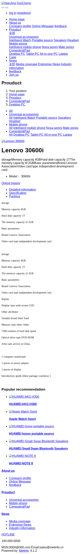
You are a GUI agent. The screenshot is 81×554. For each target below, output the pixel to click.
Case (12, 57)
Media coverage (26, 64)
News (13, 60)
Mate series (66, 47)
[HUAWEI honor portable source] (31, 426)
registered (24, 13)
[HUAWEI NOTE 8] (22, 455)
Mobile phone (18, 43)
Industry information (22, 528)
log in (12, 13)
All (11, 111)
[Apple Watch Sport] (23, 411)
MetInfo (24, 550)
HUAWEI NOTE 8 (21, 463)
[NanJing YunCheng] (40, 3)
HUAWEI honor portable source (31, 433)
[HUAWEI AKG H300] (24, 396)
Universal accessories (24, 36)
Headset (73, 40)
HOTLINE (8, 534)
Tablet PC (32, 53)
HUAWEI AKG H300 (23, 404)
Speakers (60, 40)
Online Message (43, 26)
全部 (12, 33)
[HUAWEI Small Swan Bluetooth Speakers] (38, 441)
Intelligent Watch (20, 40)
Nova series (50, 47)
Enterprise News (49, 64)
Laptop (63, 53)
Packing (14, 196)
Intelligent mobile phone (25, 47)
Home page (17, 19)
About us (15, 22)
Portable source (42, 40)
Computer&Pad (19, 50)
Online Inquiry (11, 183)
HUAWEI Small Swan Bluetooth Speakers (38, 448)
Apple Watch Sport (22, 419)
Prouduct (15, 29)
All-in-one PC (49, 53)
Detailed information (22, 189)
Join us (14, 74)
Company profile (20, 26)
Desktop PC (17, 53)
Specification (17, 193)
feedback (60, 26)
